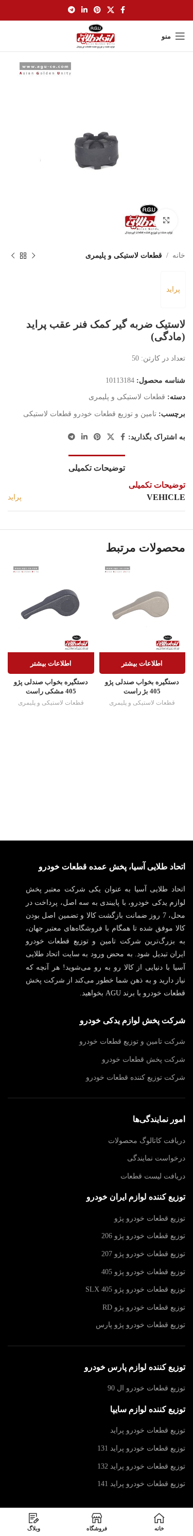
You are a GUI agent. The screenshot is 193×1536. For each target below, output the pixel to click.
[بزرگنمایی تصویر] (166, 220)
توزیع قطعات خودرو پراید (147, 1430)
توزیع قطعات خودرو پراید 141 (141, 1484)
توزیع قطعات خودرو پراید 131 (141, 1448)
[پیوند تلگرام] (71, 10)
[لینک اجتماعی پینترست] (97, 10)
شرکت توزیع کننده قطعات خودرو (135, 1077)
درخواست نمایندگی (156, 1158)
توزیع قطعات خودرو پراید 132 (141, 1466)
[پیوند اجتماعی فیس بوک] (122, 10)
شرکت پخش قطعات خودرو (143, 1059)
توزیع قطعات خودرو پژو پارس (140, 1325)
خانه (178, 255)
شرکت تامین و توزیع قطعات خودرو (132, 1041)
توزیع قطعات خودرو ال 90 (146, 1388)
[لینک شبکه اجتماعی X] (110, 10)
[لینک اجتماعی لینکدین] (84, 10)
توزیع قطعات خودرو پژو (149, 1218)
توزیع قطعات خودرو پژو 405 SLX (135, 1289)
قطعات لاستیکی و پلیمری (123, 255)
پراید (173, 289)
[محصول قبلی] (33, 256)
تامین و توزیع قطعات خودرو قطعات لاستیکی (89, 414)
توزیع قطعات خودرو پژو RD (143, 1307)
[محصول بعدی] (13, 256)
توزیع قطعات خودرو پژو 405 (143, 1272)
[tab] (96, 466)
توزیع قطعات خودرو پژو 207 (143, 1254)
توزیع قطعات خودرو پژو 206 (143, 1236)
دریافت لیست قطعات (152, 1176)
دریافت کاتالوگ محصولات (146, 1141)
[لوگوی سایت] (96, 35)
